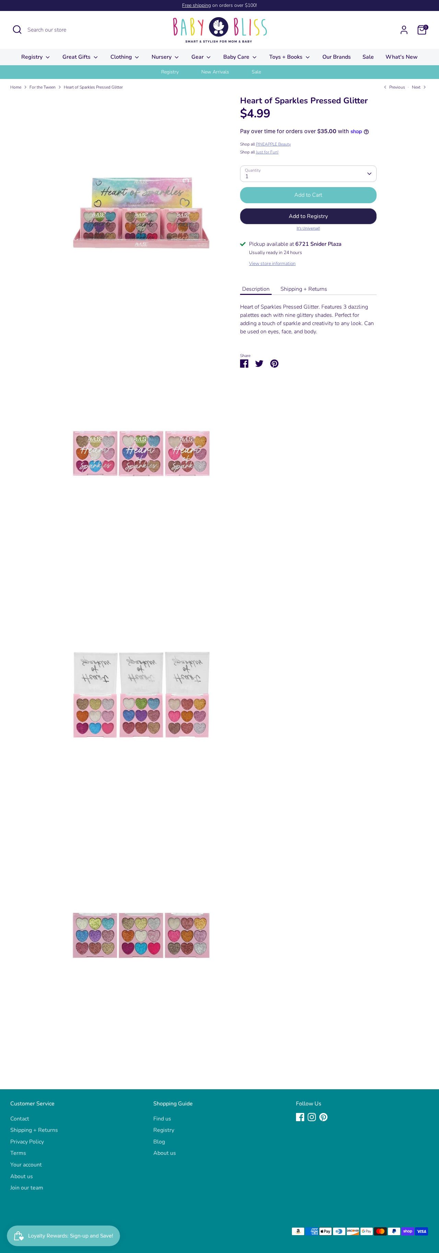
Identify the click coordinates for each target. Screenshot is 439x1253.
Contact (19, 1119)
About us (21, 1176)
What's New (401, 57)
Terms (18, 1153)
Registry (32, 57)
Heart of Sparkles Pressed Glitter (93, 87)
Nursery (162, 57)
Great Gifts (77, 57)
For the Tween (42, 87)
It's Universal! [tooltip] (308, 228)
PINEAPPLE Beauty (273, 144)
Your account (26, 1165)
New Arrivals (215, 72)
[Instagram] (312, 1117)
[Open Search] (17, 29)
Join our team (26, 1188)
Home (15, 87)
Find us (162, 1119)
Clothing (121, 57)
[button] (308, 216)
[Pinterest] (323, 1117)
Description (256, 289)
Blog (159, 1142)
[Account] (404, 30)
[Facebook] (300, 1117)
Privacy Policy (27, 1142)
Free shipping (196, 5)
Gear (198, 57)
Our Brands (336, 57)
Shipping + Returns (304, 289)
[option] (178, 72)
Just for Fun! (267, 152)
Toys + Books (286, 57)
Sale (368, 57)
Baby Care (237, 57)
